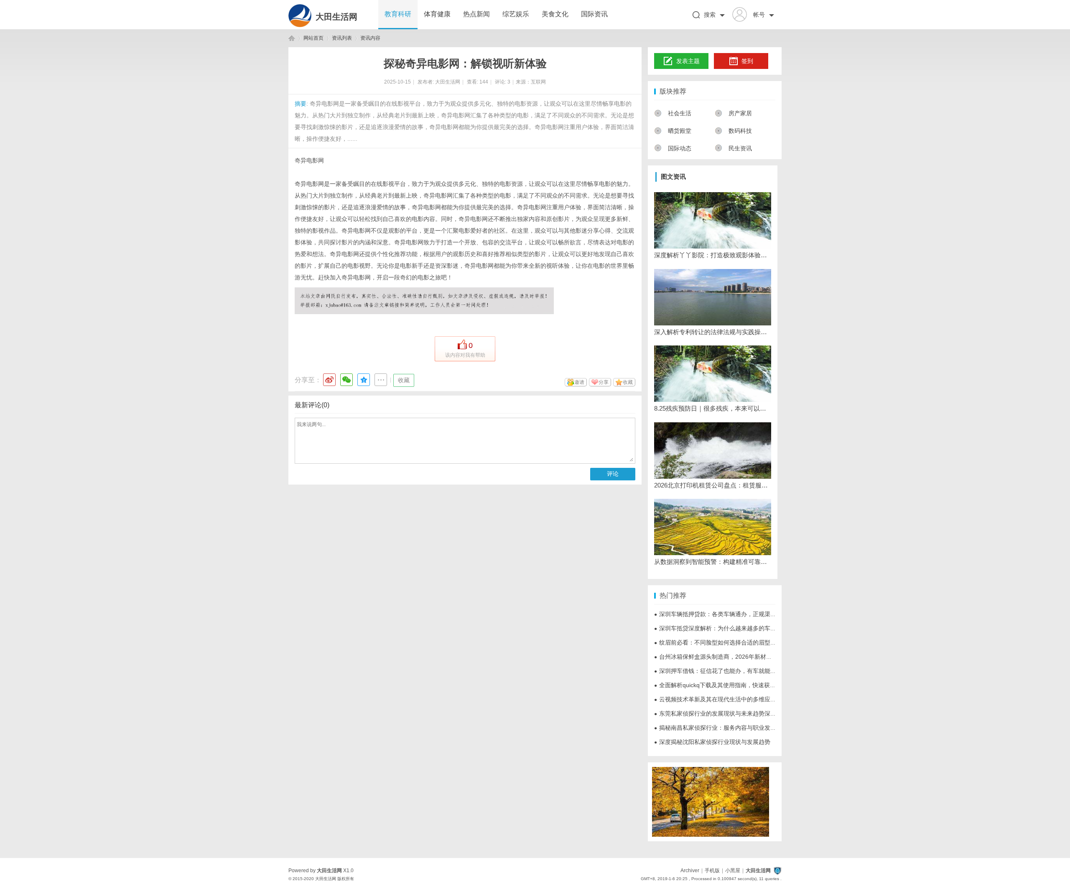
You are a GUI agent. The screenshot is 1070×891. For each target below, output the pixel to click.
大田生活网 (336, 16)
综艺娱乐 (515, 14)
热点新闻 (476, 14)
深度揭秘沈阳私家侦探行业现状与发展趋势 (712, 742)
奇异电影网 (309, 160)
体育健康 (437, 14)
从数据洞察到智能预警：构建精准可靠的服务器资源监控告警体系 (712, 561)
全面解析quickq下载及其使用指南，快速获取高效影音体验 (732, 685)
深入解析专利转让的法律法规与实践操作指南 (712, 331)
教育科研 (398, 14)
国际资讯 (594, 14)
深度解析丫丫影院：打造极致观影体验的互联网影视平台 (712, 255)
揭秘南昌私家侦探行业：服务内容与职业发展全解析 (724, 727)
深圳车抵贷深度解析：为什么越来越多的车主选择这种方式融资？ (741, 628)
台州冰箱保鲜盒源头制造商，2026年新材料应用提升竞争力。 (736, 656)
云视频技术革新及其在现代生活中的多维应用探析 (721, 699)
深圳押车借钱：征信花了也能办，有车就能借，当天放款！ (732, 671)
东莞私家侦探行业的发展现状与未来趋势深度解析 (721, 713)
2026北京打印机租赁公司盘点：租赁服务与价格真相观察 (712, 485)
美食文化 (555, 14)
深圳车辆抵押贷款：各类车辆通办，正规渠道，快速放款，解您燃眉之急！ (753, 614)
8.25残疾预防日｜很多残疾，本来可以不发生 (712, 408)
